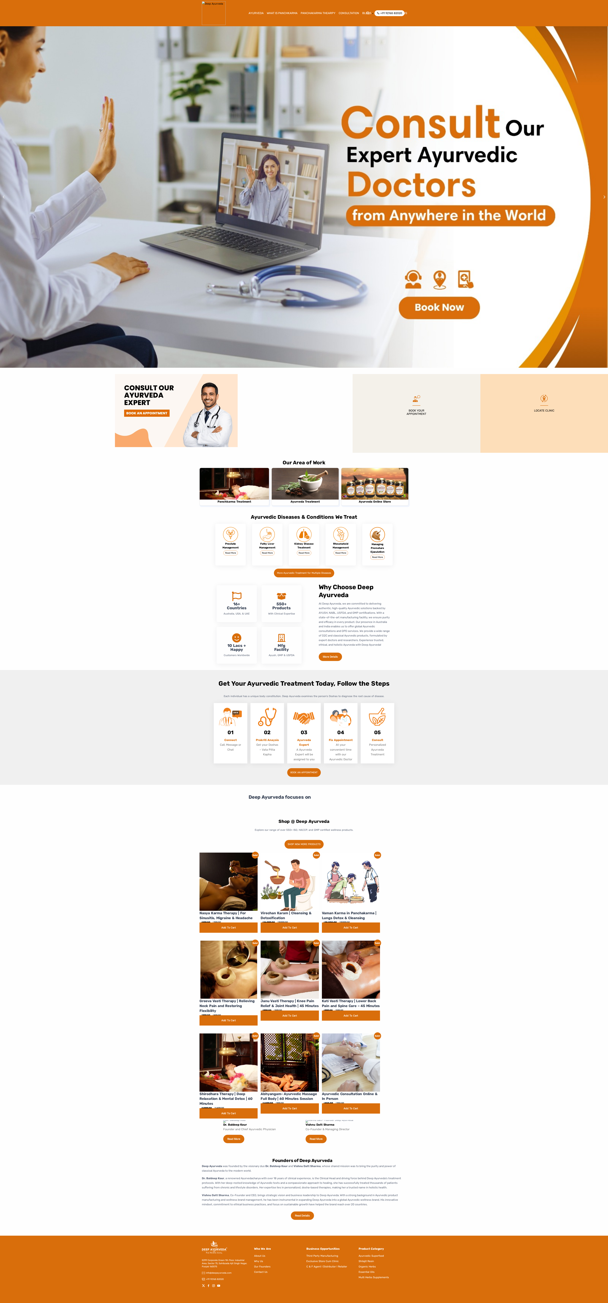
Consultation (349, 13)
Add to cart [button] (228, 927)
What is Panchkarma (282, 13)
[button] (4, 197)
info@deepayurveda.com (218, 1273)
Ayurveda (256, 13)
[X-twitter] (203, 1285)
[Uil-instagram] (213, 1285)
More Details (330, 657)
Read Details (302, 1216)
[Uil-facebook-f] (208, 1285)
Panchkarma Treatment (234, 501)
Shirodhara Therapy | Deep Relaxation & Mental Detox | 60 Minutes (226, 1099)
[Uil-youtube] (218, 1285)
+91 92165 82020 (215, 1279)
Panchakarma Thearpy (318, 13)
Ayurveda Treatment (305, 501)
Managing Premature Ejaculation (377, 548)
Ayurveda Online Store (375, 501)
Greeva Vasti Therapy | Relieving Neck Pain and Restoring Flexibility (227, 1006)
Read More (230, 553)
